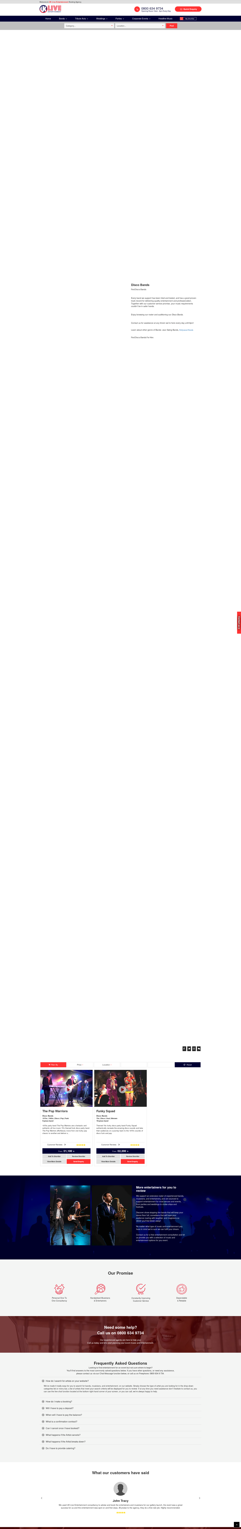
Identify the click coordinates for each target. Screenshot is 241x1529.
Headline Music (165, 18)
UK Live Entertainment (59, 2)
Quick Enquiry (190, 9)
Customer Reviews (55, 1144)
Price (79, 1064)
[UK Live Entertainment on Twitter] (189, 1048)
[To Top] (237, 1525)
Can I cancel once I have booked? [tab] (62, 1428)
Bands (62, 18)
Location (106, 1064)
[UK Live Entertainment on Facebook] (184, 1048)
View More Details (54, 1161)
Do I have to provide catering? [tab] (60, 1448)
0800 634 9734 (130, 1333)
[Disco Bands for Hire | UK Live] (50, 9)
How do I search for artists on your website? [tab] (67, 1380)
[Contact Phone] (137, 9)
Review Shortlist (78, 1156)
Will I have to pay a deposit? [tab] (59, 1408)
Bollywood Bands (186, 330)
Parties (118, 18)
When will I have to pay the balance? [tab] (64, 1414)
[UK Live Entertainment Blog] (199, 1048)
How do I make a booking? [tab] (59, 1401)
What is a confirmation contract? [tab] (61, 1421)
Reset (189, 1064)
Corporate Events (140, 18)
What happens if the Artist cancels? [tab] (63, 1434)
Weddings (101, 18)
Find (172, 25)
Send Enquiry (78, 1161)
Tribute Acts (80, 18)
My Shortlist (189, 18)
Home (48, 18)
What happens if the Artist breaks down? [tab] (65, 1441)
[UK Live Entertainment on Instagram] (194, 1048)
